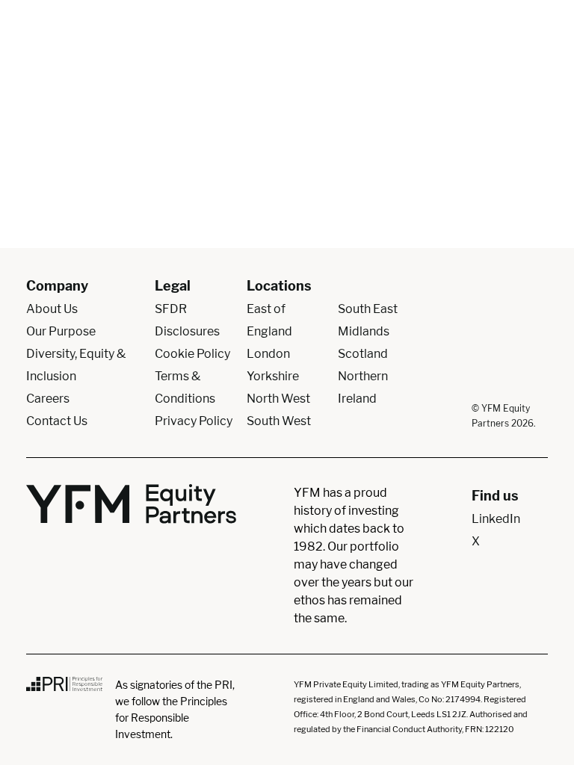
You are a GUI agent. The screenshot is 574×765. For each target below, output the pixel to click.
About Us (275, 48)
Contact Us (56, 421)
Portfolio (333, 48)
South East (368, 309)
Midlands (363, 331)
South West (279, 421)
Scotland (363, 354)
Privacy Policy (193, 421)
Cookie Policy (192, 354)
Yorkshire (273, 376)
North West (278, 398)
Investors (401, 48)
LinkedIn (496, 519)
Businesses (477, 48)
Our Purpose (61, 331)
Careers (48, 398)
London (268, 354)
